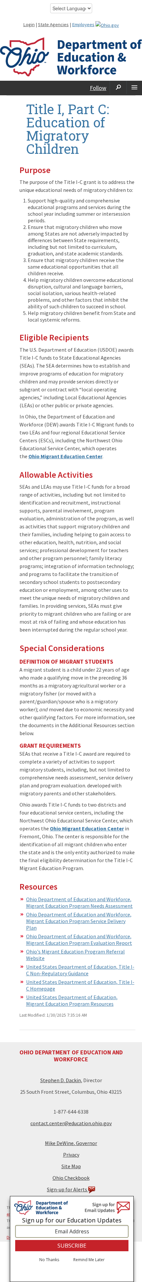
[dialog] (72, 1239)
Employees (83, 24)
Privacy (71, 1154)
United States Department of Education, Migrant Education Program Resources (72, 1000)
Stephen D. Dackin (60, 1080)
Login (29, 24)
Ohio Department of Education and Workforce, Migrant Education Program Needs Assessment (79, 902)
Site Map (71, 1166)
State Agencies (53, 24)
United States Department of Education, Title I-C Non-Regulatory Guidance (80, 970)
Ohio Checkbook (71, 1177)
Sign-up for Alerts (67, 1189)
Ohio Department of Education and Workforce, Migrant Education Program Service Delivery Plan (78, 921)
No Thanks (49, 1259)
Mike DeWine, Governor (71, 1143)
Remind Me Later (89, 1259)
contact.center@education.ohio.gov (71, 1123)
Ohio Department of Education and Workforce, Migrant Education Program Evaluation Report (79, 939)
